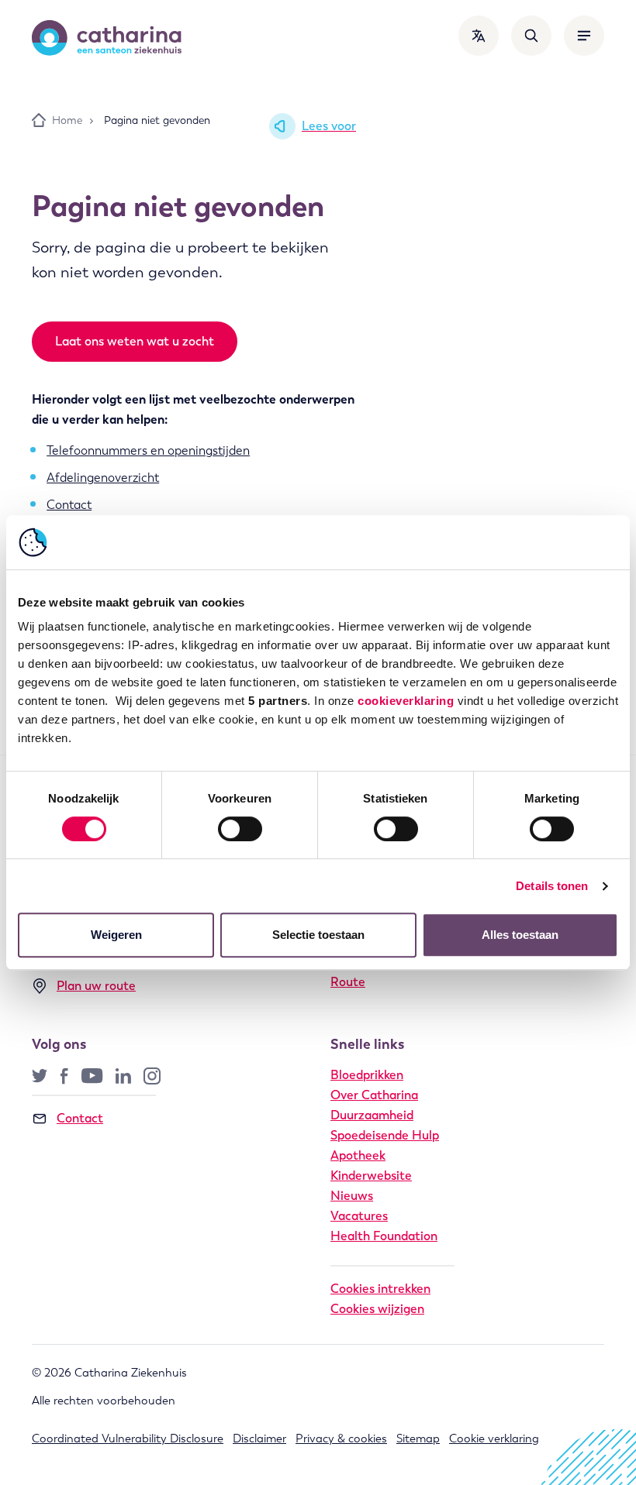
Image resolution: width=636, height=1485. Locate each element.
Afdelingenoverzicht (103, 477)
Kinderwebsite (371, 1175)
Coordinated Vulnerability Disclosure (127, 1438)
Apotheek (357, 1155)
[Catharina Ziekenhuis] (106, 38)
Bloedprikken (366, 1074)
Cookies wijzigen (377, 1308)
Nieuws (351, 1195)
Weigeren (116, 934)
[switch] (240, 828)
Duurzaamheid (371, 1115)
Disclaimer (259, 1438)
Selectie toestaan (318, 934)
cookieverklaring (406, 700)
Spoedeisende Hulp (384, 1135)
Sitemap (418, 1438)
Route (347, 982)
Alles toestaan (520, 934)
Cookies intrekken (380, 1288)
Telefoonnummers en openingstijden (148, 450)
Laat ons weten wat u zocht (134, 341)
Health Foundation (383, 1236)
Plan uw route (96, 985)
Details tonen (552, 885)
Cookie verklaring (494, 1438)
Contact (69, 504)
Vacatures (359, 1215)
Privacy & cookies (341, 1438)
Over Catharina (374, 1095)
